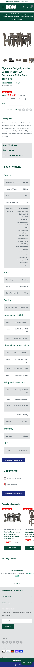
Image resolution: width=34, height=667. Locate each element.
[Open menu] (3, 7)
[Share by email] (30, 109)
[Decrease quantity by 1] (11, 103)
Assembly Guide (12, 484)
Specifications (10, 145)
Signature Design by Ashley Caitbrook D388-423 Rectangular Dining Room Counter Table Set (12, 535)
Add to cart (17, 660)
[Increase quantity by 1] (21, 103)
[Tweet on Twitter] (27, 109)
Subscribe (8, 627)
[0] (30, 7)
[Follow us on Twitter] (6, 642)
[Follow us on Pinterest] (14, 642)
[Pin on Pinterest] (23, 109)
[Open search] (23, 7)
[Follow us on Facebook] (3, 642)
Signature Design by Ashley (11, 83)
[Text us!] (27, 663)
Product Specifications (14, 478)
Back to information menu (13, 460)
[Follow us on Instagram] (10, 642)
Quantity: (5, 103)
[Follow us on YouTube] (17, 642)
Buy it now (17, 665)
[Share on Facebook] (20, 109)
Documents (8, 150)
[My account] (27, 7)
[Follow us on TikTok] (21, 642)
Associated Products (13, 155)
